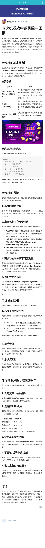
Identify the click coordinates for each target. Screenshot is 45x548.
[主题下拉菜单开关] (42, 2)
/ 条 (21, 3)
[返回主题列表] (2, 2)
